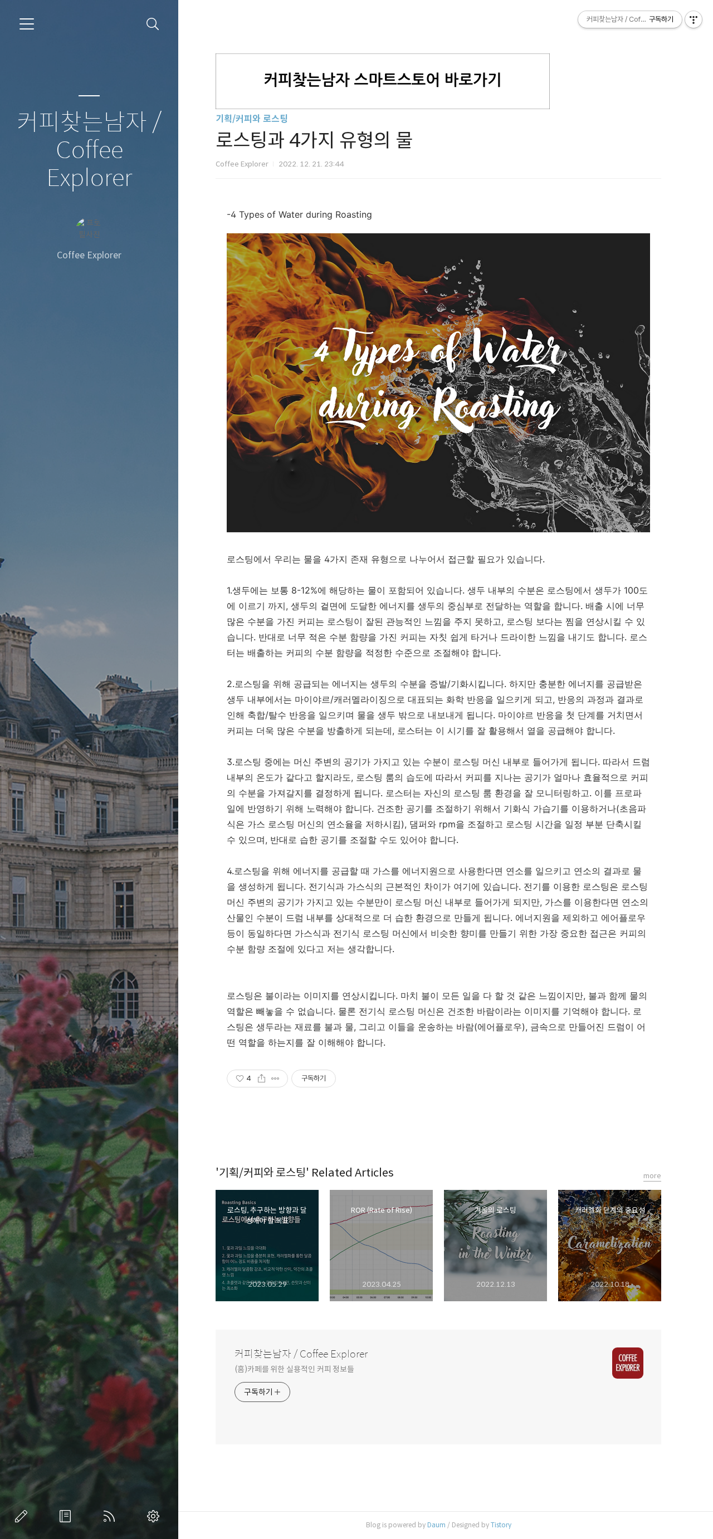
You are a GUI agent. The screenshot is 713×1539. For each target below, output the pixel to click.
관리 (155, 1516)
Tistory (501, 1525)
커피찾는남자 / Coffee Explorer (89, 150)
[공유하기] (261, 1078)
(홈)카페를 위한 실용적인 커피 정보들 (294, 1369)
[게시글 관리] (275, 1078)
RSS (111, 1516)
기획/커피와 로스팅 (252, 119)
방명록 (67, 1516)
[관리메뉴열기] (693, 19)
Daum (436, 1525)
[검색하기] (152, 24)
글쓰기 (23, 1516)
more (652, 1175)
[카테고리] (26, 24)
